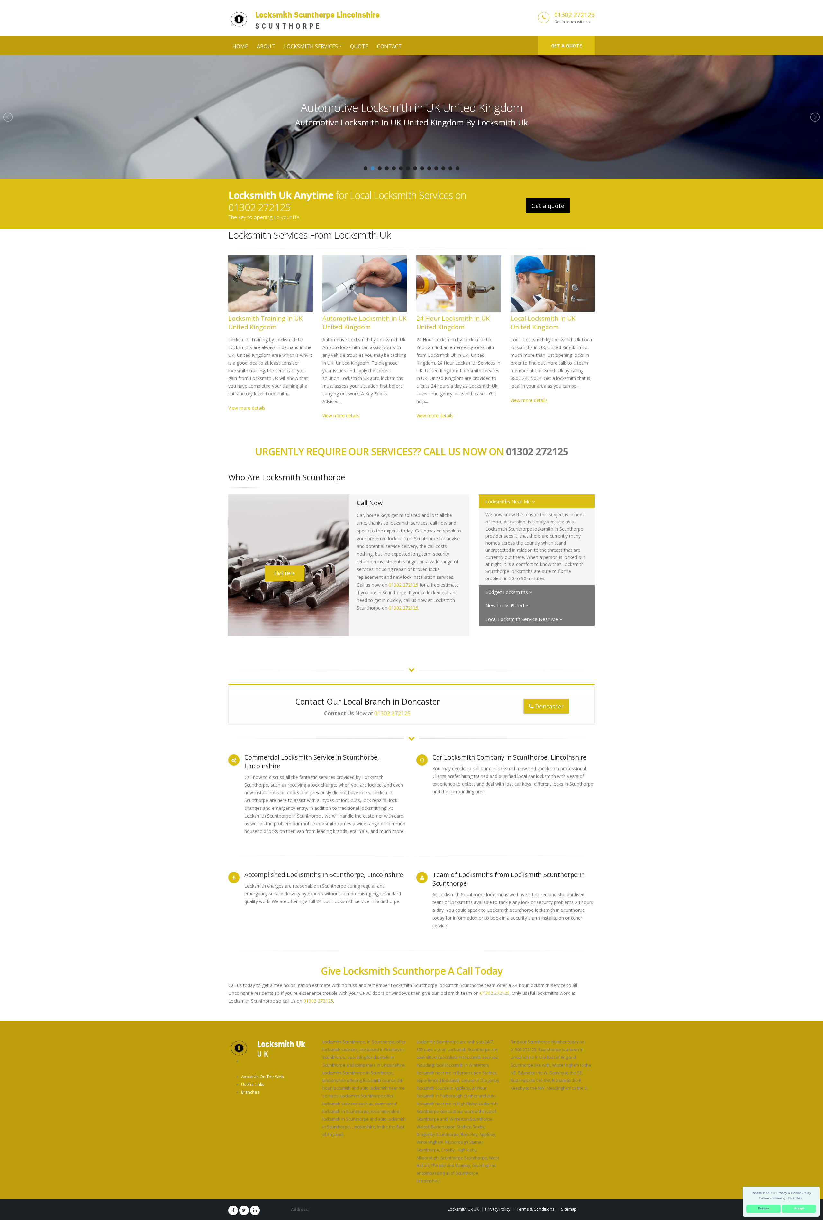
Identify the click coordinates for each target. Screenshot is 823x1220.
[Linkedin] (255, 1210)
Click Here (284, 573)
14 (457, 168)
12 (443, 168)
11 (436, 168)
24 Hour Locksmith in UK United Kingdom (411, 107)
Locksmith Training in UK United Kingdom (265, 322)
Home (240, 46)
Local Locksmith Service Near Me (522, 619)
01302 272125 (574, 14)
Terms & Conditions (536, 1209)
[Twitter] (244, 1210)
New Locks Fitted (505, 605)
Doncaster (548, 706)
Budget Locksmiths (507, 592)
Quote (359, 46)
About (266, 46)
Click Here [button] (795, 1198)
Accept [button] (799, 1208)
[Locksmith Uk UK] (238, 1047)
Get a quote (566, 45)
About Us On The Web (262, 1076)
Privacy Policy (497, 1209)
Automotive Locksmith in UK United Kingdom (364, 322)
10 (429, 168)
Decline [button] (763, 1208)
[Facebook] (233, 1210)
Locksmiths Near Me (508, 501)
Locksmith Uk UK (463, 1209)
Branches (250, 1092)
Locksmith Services (311, 46)
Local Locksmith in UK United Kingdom (543, 322)
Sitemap (569, 1209)
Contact (389, 46)
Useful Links (252, 1084)
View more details (246, 408)
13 (450, 168)
